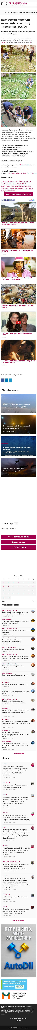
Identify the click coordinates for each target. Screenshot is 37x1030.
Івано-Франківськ (7, 619)
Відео (3, 690)
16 (8, 590)
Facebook (12, 173)
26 (23, 594)
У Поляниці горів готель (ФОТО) (13, 649)
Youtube (26, 173)
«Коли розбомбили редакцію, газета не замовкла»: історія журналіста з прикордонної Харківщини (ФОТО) (15, 866)
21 (33, 590)
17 (13, 590)
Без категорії (6, 682)
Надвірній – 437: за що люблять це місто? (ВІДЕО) (15, 692)
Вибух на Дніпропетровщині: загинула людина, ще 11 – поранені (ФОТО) (15, 613)
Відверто (5, 845)
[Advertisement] (18, 500)
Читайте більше (18, 753)
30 (8, 598)
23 (8, 594)
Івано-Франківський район (9, 376)
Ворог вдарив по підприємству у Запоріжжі (13, 666)
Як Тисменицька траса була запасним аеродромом (15, 898)
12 (23, 586)
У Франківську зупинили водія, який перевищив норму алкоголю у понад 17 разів (15, 745)
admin (20, 374)
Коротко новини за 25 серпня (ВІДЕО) (14, 684)
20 (28, 590)
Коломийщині (24, 165)
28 (33, 594)
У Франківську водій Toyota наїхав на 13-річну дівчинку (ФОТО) (15, 622)
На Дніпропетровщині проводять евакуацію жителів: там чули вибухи (14, 702)
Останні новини (10, 604)
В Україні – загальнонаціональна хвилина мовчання (16, 631)
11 (18, 586)
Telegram (34, 173)
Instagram (18, 173)
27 (28, 594)
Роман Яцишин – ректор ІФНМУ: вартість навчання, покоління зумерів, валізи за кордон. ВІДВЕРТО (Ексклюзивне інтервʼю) (16, 851)
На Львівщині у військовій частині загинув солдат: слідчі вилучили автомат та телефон (16, 712)
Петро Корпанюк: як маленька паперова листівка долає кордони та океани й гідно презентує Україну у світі (16, 911)
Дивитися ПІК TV (19, 547)
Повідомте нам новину (19, 537)
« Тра (3, 601)
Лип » (34, 601)
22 (3, 594)
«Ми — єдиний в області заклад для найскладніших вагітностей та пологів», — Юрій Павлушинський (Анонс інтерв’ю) (16, 817)
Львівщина (5, 708)
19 (23, 590)
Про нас (18, 1020)
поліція (3, 42)
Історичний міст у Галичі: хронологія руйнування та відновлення (15, 786)
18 (18, 590)
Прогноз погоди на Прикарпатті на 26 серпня (14, 676)
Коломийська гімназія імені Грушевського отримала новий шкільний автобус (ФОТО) (15, 734)
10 (13, 586)
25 (18, 594)
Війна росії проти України (9, 610)
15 (3, 590)
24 (13, 594)
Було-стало (6, 782)
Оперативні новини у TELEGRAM (18, 194)
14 (33, 586)
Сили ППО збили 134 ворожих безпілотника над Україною (12, 640)
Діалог (5, 758)
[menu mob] (35, 4)
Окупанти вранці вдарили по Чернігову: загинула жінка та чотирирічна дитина (15, 657)
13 (28, 586)
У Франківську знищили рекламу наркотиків (16, 186)
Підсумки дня (19, 542)
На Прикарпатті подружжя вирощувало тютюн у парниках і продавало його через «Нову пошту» (16, 723)
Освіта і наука (6, 730)
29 (3, 598)
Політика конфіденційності (18, 1018)
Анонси (5, 813)
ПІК (30, 42)
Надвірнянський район (9, 647)
